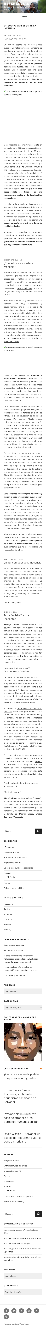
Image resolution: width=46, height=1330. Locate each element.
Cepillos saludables (15, 38)
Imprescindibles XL (12, 863)
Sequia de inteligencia (14, 945)
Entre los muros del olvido (15, 857)
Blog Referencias (11, 852)
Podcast (7, 873)
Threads (7, 924)
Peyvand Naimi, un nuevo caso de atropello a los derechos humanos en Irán (21, 1117)
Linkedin (8, 919)
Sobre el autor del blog (14, 888)
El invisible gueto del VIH (15, 975)
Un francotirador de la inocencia (22, 562)
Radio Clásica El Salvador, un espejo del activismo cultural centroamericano (22, 1137)
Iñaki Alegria (9, 1238)
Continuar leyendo (12, 602)
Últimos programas (16, 1069)
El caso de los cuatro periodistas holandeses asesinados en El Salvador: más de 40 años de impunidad (21, 959)
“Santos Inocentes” (12, 792)
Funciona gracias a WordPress (16, 1324)
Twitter (7, 909)
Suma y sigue (24, 1243)
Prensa (7, 883)
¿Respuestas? (10, 847)
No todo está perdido (13, 950)
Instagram (8, 914)
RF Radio (11, 877)
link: (16, 786)
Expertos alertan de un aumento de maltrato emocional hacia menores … (23, 696)
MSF (6, 170)
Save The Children (24, 167)
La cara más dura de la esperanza (18, 868)
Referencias (16, 4)
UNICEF (37, 167)
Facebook (8, 904)
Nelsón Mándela (24, 288)
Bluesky (7, 930)
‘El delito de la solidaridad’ (29, 1238)
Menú (24, 16)
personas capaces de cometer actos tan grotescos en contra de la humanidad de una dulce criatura (23, 656)
